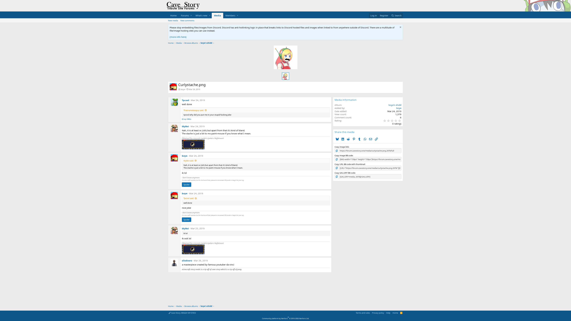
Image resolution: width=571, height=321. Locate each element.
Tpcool (185, 100)
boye (183, 89)
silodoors (187, 260)
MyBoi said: (188, 160)
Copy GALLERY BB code (345, 172)
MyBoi (185, 126)
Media (217, 15)
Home (173, 15)
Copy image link (342, 146)
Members (230, 15)
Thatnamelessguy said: (193, 110)
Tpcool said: (188, 198)
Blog (184, 119)
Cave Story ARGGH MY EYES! (183, 312)
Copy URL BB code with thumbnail (350, 164)
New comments (187, 20)
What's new (201, 15)
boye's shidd (395, 104)
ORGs (189, 119)
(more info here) (178, 36)
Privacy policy (378, 312)
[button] (191, 15)
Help (388, 312)
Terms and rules (363, 312)
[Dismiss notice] (400, 27)
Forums (185, 15)
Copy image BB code (344, 155)
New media (173, 20)
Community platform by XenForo (285, 318)
